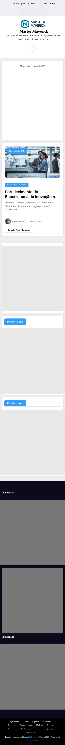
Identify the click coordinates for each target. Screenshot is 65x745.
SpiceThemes (33, 740)
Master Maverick (34, 31)
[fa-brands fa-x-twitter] (17, 10)
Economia (47, 722)
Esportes (35, 722)
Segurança (49, 729)
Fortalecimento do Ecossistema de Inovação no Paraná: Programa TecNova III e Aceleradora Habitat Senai (32, 194)
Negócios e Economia (16, 185)
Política (50, 725)
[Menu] (24, 49)
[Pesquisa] (33, 49)
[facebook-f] (25, 10)
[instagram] (40, 10)
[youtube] (47, 10)
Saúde (38, 729)
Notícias (39, 725)
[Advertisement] (32, 102)
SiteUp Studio (33, 737)
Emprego (12, 725)
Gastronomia (26, 729)
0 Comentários (36, 221)
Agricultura (14, 722)
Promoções (12, 729)
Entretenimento (26, 725)
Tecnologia (30, 732)
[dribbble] (32, 10)
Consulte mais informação (19, 230)
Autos (25, 722)
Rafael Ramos (18, 221)
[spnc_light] (41, 49)
